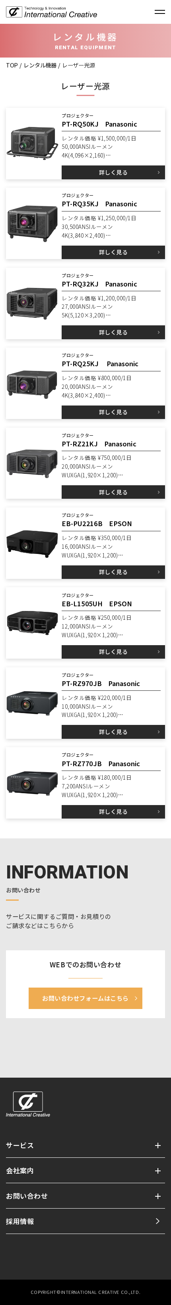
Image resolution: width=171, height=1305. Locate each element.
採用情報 (20, 1221)
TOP (12, 65)
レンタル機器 (39, 65)
